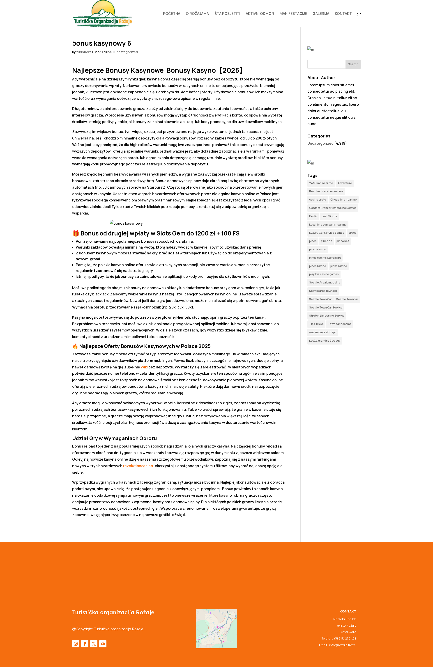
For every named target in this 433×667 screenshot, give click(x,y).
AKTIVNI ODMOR (260, 14)
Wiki (144, 367)
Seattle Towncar (347, 299)
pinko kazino (338, 266)
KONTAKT (343, 14)
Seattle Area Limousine (324, 282)
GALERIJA (321, 14)
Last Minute (329, 216)
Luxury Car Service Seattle (326, 233)
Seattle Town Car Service (326, 307)
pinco (313, 241)
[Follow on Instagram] (75, 643)
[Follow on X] (93, 643)
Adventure (344, 183)
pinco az (326, 241)
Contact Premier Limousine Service (333, 208)
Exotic (313, 216)
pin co (353, 233)
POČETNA (171, 14)
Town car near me (340, 324)
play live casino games (324, 274)
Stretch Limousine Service (327, 316)
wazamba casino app (322, 332)
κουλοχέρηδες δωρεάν (324, 341)
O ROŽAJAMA (197, 14)
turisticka (83, 52)
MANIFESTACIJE (293, 14)
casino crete (317, 199)
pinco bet (342, 241)
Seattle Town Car (320, 299)
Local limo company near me (328, 224)
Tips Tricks (316, 324)
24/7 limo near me (321, 183)
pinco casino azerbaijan (325, 258)
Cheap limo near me (343, 199)
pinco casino (317, 249)
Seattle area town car (323, 291)
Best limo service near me (326, 191)
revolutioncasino (138, 465)
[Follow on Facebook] (84, 643)
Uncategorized (126, 52)
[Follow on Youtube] (102, 643)
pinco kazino (317, 266)
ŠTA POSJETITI (227, 14)
